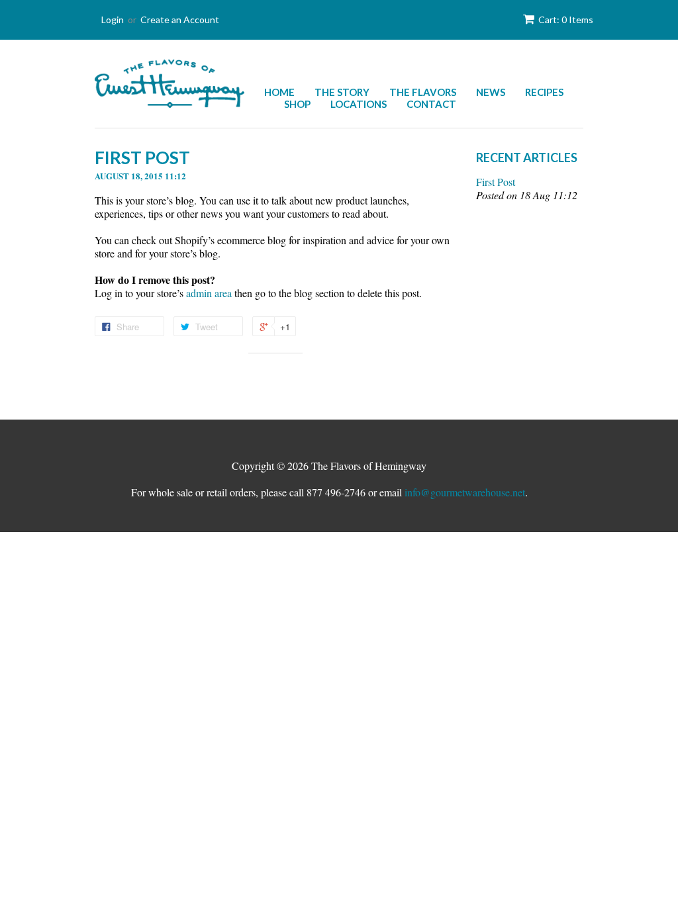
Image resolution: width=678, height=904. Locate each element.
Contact (431, 104)
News (490, 92)
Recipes (544, 92)
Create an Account (179, 19)
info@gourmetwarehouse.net (465, 492)
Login (112, 19)
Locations (358, 104)
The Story (342, 92)
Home (279, 92)
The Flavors (422, 92)
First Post (495, 182)
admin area (209, 293)
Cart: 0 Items (565, 19)
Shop (297, 104)
